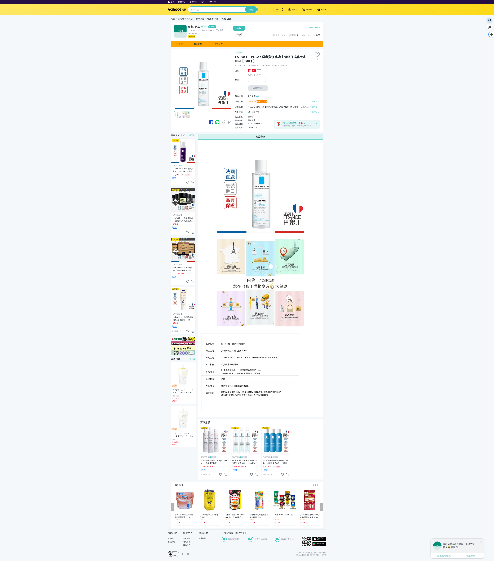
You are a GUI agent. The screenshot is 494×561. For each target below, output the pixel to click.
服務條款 (299, 555)
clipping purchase (225, 474)
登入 (278, 9)
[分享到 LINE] (217, 122)
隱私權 (305, 555)
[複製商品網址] (224, 122)
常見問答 (186, 538)
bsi (173, 554)
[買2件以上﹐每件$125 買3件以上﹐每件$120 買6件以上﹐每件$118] (257, 96)
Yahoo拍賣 (177, 9)
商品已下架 (258, 88)
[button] (180, 44)
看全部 (192, 359)
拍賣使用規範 (314, 555)
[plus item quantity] (264, 80)
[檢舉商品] (230, 122)
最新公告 (186, 545)
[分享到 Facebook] (211, 122)
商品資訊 (260, 136)
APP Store (319, 539)
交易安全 (323, 555)
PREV (172, 507)
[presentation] (317, 55)
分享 (318, 27)
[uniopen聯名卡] (183, 350)
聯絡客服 (186, 541)
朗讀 (489, 20)
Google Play (319, 544)
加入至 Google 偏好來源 (489, 27)
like (220, 474)
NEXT (321, 507)
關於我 (312, 27)
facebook (182, 554)
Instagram (187, 554)
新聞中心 (171, 538)
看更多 (192, 135)
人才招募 (202, 538)
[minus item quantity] (250, 80)
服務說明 (171, 541)
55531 (201, 33)
